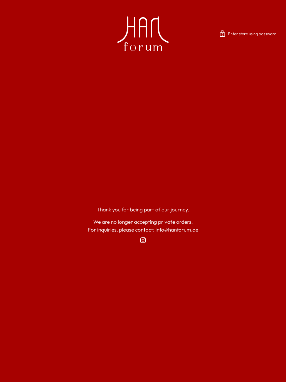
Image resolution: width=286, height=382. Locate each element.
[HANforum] (143, 34)
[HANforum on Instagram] (143, 241)
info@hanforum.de (177, 229)
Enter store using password (252, 33)
